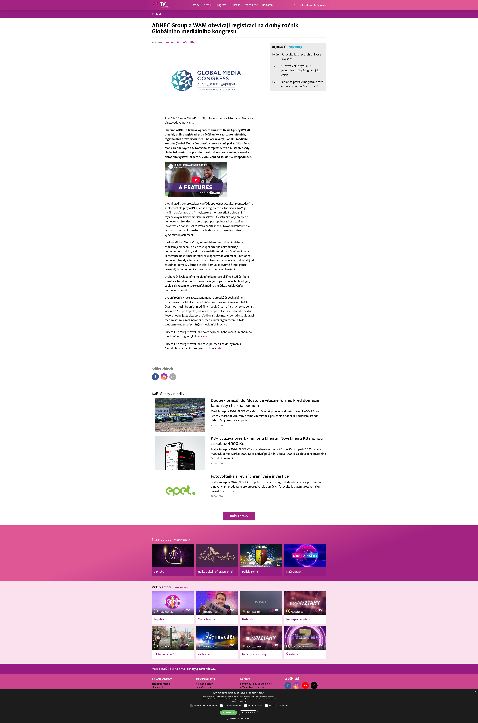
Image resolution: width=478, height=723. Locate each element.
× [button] (475, 692)
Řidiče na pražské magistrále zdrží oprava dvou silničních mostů (302, 84)
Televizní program (161, 683)
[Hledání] (295, 5)
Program (221, 5)
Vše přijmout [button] (228, 713)
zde (205, 336)
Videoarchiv (158, 687)
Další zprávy (239, 516)
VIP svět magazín (204, 683)
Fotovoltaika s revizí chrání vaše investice (301, 57)
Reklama (267, 5)
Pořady (195, 5)
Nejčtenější (296, 47)
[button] (238, 718)
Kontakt (245, 679)
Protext (235, 5)
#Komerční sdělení (186, 42)
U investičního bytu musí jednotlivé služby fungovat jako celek (300, 70)
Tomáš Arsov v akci (205, 687)
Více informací (242, 701)
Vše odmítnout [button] (248, 713)
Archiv (207, 5)
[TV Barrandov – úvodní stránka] (160, 5)
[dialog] (239, 706)
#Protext (170, 42)
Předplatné (251, 5)
